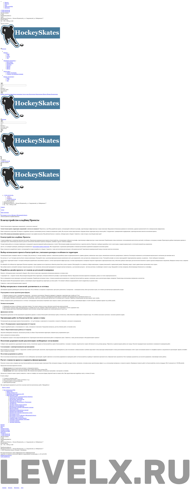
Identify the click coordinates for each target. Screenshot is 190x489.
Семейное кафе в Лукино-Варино (18, 418)
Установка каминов (14, 420)
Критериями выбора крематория (41, 246)
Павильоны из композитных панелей (19, 410)
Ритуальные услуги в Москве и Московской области (23, 415)
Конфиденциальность (6, 455)
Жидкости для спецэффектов (17, 406)
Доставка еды (13, 403)
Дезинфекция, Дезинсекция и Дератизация (20, 402)
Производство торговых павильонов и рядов (21, 412)
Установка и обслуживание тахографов (19, 419)
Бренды (2, 426)
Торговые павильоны (15, 422)
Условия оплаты (5, 428)
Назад (8, 196)
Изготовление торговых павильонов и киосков (21, 407)
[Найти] (2, 93)
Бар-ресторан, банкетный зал (17, 399)
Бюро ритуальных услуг (16, 400)
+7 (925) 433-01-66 (5, 10)
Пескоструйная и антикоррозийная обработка (21, 396)
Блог (2, 427)
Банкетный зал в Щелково (16, 398)
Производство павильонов (16, 411)
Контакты (3, 432)
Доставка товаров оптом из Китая (18, 404)
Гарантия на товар (5, 431)
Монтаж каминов (14, 408)
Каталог (3, 424)
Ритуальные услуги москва (16, 416)
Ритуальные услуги (14, 414)
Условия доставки (5, 430)
